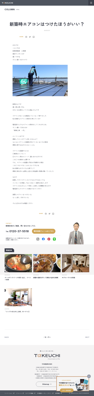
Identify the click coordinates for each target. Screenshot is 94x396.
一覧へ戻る (47, 337)
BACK (7, 337)
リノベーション (8, 393)
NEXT (87, 337)
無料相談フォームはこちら (44, 231)
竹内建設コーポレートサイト (44, 393)
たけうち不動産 (29, 393)
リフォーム (19, 393)
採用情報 (57, 393)
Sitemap (45, 384)
